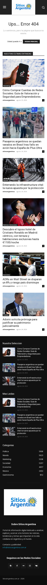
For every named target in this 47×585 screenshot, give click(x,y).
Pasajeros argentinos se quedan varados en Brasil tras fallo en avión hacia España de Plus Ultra (22, 144)
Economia (6, 275)
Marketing (6, 86)
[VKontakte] (36, 565)
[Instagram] (30, 565)
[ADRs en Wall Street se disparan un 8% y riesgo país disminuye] (23, 264)
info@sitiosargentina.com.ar (14, 547)
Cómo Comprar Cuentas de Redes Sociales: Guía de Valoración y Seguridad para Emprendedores (23, 93)
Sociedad (6, 137)
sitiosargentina (9, 100)
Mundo (5, 180)
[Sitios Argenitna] (23, 502)
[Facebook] (17, 565)
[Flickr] (23, 565)
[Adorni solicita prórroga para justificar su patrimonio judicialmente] (23, 304)
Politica (5, 315)
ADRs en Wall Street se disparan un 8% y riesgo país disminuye (22, 281)
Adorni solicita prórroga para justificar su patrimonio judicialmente (20, 322)
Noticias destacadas (10, 225)
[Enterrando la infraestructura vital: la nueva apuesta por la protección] (23, 170)
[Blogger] (10, 565)
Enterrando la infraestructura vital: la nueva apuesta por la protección (23, 186)
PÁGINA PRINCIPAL (31, 41)
